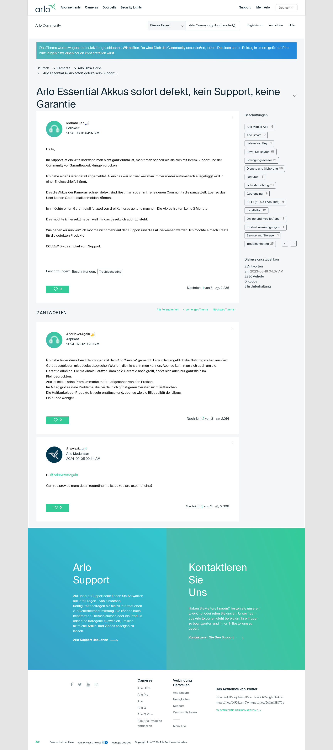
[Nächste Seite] (294, 243)
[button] (233, 117)
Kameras (63, 68)
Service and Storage (260, 235)
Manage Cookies (121, 743)
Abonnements (71, 7)
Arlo (140, 701)
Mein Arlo (263, 7)
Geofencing (255, 193)
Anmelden (276, 25)
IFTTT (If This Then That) (263, 202)
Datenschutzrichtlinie (62, 742)
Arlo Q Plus (145, 714)
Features (252, 177)
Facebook (71, 684)
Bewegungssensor (259, 160)
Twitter (79, 684)
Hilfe (292, 25)
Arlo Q (142, 707)
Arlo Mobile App (257, 126)
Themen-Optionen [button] (294, 96)
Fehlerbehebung (258, 185)
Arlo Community (48, 25)
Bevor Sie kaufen (258, 152)
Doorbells (109, 7)
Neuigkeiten (181, 699)
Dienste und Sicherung (262, 168)
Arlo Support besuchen (90, 640)
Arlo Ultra (144, 688)
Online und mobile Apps (263, 218)
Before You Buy (257, 143)
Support (245, 7)
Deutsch (42, 68)
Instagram (96, 684)
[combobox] (213, 25)
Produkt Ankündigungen (263, 227)
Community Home (185, 712)
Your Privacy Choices (89, 743)
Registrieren (255, 25)
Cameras (91, 7)
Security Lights (131, 7)
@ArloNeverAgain (64, 475)
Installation (254, 210)
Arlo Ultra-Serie (89, 68)
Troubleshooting (110, 271)
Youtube (88, 684)
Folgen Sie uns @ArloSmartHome (237, 710)
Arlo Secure (181, 692)
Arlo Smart (254, 135)
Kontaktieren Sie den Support (211, 637)
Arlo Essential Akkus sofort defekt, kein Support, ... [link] (81, 73)
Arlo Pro (143, 694)
